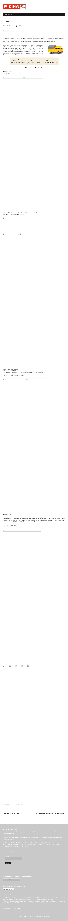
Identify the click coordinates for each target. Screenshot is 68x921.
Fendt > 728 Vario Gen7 (11, 813)
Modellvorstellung (30, 53)
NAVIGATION (8, 14)
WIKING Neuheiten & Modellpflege (15, 805)
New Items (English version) (42, 68)
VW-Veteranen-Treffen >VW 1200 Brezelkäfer (50, 813)
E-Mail (7, 856)
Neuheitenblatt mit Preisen (26, 68)
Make (24, 916)
